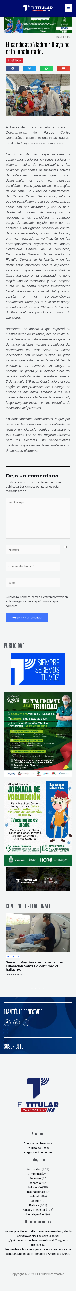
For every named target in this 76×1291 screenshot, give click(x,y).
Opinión (36, 1200)
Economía (34, 1182)
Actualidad (34, 1169)
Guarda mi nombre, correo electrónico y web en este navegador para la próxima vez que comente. (37, 601)
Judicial (34, 1196)
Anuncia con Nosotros (38, 1143)
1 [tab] (32, 988)
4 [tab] (44, 988)
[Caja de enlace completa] (38, 944)
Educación (35, 1187)
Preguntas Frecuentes (38, 1152)
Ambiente (35, 1173)
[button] (14, 60)
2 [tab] (36, 988)
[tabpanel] (38, 944)
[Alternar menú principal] (68, 8)
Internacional (35, 1191)
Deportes (35, 1178)
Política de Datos (38, 1147)
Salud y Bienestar (34, 1209)
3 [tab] (40, 988)
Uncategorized (36, 1214)
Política (34, 1205)
